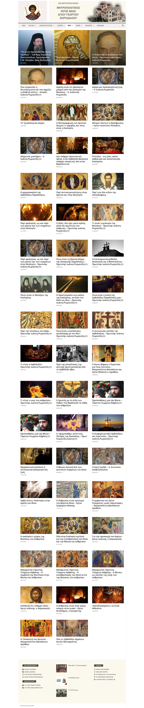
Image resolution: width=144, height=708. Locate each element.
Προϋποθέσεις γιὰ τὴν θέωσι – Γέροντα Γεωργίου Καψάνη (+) (107, 401)
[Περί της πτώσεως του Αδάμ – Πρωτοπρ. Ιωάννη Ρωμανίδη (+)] (36, 320)
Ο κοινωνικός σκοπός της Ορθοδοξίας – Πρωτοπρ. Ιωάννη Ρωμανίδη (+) (108, 333)
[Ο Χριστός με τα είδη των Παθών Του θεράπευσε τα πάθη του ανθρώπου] (72, 389)
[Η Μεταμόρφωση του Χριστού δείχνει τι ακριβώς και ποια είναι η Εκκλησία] (72, 112)
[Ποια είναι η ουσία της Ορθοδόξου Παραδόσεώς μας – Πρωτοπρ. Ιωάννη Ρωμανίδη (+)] (108, 284)
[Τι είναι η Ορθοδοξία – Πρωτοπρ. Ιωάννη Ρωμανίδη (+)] (36, 353)
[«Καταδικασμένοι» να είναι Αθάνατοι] (108, 594)
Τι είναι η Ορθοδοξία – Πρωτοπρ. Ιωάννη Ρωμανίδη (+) (36, 365)
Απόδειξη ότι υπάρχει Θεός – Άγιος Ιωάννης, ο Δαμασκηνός (35, 607)
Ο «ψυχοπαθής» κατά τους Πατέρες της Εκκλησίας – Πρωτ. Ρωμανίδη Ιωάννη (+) (71, 436)
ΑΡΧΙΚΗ (23, 26)
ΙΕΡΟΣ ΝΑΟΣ (32, 26)
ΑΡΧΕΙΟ (69, 26)
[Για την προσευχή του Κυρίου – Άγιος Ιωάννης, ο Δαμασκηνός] (108, 525)
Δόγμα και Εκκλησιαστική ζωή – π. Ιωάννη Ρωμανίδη (107, 88)
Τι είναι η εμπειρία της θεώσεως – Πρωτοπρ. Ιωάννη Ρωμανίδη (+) (106, 226)
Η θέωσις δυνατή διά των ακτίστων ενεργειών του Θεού (71, 468)
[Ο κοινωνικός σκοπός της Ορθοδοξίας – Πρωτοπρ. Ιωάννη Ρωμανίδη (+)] (108, 320)
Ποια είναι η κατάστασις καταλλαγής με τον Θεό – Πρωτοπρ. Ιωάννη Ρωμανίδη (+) (71, 333)
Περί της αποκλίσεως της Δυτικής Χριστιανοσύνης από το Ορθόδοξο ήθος (70, 367)
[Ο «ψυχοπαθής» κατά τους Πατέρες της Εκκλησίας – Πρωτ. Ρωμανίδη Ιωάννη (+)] (72, 422)
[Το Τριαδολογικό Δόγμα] (36, 112)
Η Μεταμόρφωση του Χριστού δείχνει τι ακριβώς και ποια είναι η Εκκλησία (71, 125)
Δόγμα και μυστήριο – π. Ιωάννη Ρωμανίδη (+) (32, 157)
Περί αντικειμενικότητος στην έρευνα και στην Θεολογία (71, 193)
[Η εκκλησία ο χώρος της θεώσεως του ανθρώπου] (36, 525)
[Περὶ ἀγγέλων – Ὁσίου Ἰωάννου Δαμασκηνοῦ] (72, 51)
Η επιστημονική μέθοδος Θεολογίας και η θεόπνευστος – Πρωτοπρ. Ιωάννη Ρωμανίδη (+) (107, 262)
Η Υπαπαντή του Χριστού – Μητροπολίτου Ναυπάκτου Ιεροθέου (34, 642)
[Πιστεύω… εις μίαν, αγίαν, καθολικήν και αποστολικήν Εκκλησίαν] (108, 145)
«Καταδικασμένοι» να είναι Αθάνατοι (106, 607)
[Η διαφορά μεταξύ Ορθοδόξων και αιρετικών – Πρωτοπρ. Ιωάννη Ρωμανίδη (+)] (108, 422)
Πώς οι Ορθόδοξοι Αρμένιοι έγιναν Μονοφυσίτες (70, 640)
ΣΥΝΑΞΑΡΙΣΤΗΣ (88, 26)
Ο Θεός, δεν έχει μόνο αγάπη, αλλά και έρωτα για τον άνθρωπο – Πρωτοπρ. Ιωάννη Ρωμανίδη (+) (71, 227)
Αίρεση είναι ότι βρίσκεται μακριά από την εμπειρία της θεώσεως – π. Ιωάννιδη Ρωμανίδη (71, 91)
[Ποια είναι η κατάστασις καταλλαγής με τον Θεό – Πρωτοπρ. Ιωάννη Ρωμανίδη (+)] (72, 320)
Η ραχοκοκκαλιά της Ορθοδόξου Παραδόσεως (32, 193)
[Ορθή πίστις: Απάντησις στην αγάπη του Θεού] (36, 489)
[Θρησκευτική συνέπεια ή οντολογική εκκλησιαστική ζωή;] (36, 456)
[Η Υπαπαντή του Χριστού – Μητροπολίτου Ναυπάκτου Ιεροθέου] (36, 628)
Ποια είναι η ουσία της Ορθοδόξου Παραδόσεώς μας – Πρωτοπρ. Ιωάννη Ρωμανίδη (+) (107, 298)
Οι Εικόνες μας (73, 690)
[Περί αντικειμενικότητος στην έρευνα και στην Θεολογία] (72, 181)
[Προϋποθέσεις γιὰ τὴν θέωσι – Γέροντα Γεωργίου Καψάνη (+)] (108, 389)
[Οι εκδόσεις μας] (61, 681)
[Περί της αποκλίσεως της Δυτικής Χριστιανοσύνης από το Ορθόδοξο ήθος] (72, 353)
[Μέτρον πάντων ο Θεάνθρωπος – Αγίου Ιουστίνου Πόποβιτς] (108, 112)
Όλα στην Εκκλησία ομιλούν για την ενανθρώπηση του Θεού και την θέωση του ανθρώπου (72, 539)
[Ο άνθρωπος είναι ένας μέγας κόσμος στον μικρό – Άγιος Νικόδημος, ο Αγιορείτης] (72, 594)
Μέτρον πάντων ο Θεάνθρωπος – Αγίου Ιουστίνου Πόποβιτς (107, 124)
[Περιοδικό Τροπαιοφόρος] (61, 668)
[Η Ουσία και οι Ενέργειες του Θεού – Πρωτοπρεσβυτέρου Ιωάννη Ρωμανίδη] (108, 51)
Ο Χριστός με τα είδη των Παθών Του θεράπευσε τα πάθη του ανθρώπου (71, 403)
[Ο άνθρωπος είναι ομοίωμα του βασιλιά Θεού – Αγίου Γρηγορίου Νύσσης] (72, 489)
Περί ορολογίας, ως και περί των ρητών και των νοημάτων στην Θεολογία (35, 226)
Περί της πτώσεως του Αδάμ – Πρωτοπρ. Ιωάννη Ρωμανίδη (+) (36, 332)
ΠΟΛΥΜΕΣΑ (60, 26)
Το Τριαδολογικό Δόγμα (32, 123)
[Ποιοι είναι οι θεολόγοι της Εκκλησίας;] (36, 284)
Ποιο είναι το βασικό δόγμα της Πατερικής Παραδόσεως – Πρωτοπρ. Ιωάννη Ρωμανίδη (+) (71, 262)
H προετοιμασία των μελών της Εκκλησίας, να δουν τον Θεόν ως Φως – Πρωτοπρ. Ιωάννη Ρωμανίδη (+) (70, 299)
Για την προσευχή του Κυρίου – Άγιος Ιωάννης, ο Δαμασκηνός (107, 537)
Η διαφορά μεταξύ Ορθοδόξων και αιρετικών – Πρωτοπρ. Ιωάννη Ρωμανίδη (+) (107, 436)
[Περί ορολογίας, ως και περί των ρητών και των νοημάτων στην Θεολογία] (36, 212)
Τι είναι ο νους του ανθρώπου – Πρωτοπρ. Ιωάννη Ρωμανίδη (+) (36, 401)
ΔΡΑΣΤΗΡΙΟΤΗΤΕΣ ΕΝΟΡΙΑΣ (45, 26)
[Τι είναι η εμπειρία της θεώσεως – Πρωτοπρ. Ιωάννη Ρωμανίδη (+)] (108, 212)
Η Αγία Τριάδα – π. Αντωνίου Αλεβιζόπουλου (106, 468)
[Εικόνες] (61, 693)
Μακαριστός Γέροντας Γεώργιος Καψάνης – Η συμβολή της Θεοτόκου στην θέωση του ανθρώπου (34, 573)
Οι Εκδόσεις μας (73, 678)
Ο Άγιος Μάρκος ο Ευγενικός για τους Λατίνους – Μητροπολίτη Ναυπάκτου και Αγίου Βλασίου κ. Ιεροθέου (107, 368)
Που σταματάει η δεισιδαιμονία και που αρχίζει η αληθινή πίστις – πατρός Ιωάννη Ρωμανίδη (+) (35, 91)
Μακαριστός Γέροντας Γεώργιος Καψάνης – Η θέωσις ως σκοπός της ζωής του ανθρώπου (107, 573)
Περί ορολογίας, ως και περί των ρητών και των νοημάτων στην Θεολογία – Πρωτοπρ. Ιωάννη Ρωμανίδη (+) (35, 263)
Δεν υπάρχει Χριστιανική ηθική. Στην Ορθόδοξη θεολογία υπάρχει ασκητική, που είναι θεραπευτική (72, 160)
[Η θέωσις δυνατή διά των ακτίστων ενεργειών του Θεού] (72, 456)
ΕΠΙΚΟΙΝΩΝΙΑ (100, 26)
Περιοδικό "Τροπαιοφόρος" (77, 665)
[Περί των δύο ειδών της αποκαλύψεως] (108, 181)
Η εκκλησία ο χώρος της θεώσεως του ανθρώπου (32, 537)
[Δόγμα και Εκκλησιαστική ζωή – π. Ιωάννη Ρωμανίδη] (108, 76)
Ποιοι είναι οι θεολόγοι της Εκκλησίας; (34, 296)
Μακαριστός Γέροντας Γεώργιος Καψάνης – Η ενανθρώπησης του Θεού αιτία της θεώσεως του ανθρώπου (71, 573)
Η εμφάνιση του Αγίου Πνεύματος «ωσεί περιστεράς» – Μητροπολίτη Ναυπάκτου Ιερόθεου (107, 504)
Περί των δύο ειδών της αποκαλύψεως (104, 193)
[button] (122, 25)
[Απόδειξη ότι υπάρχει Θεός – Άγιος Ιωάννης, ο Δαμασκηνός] (36, 594)
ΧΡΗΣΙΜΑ (78, 26)
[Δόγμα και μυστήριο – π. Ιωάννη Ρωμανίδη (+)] (36, 145)
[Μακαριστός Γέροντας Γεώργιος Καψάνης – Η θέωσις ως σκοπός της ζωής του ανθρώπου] (108, 558)
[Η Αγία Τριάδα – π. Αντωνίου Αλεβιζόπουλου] (108, 456)
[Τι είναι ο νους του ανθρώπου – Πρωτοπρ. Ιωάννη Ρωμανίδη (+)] (36, 389)
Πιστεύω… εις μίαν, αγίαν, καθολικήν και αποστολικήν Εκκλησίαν (106, 159)
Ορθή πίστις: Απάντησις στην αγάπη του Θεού (35, 501)
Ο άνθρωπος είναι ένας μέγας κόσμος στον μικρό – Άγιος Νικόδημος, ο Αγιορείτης (71, 608)
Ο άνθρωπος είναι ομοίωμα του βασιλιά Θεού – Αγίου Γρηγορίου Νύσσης (70, 503)
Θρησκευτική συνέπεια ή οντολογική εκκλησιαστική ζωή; (33, 470)
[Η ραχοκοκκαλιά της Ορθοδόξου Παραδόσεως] (36, 181)
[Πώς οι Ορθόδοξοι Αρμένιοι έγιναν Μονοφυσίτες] (72, 628)
